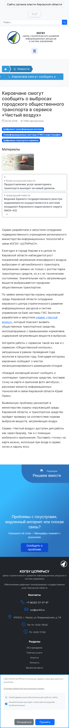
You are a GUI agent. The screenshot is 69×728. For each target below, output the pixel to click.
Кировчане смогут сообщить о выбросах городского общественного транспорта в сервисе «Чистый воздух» (32, 77)
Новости (23, 69)
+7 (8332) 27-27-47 (37, 602)
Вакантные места (34, 668)
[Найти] (64, 22)
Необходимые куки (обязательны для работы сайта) (33, 697)
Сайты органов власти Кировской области (34, 4)
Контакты (34, 662)
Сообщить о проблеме (34, 547)
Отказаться (24, 722)
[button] (34, 4)
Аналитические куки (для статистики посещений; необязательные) (32, 704)
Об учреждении (34, 648)
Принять (45, 722)
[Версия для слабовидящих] (34, 13)
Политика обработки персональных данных (24, 688)
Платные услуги (34, 652)
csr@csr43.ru (37, 610)
